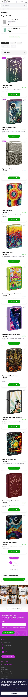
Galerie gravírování (5, 669)
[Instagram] (6, 651)
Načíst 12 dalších (14, 557)
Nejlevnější (13, 43)
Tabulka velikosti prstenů (6, 673)
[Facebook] (2, 651)
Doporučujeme (5, 43)
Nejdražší (19, 43)
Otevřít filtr (6, 52)
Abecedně (13, 46)
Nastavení (14, 689)
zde (9, 685)
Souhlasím (14, 693)
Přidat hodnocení (7, 579)
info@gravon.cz (7, 642)
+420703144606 (7, 645)
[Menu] (26, 1)
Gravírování (3, 667)
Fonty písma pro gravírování (7, 671)
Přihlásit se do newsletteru (8, 632)
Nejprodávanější (6, 46)
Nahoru (15, 569)
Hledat (25, 5)
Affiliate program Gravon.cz (7, 676)
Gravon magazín (4, 678)
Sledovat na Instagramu (15, 608)
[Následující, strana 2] (14, 562)
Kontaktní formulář (8, 656)
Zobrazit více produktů (14, 36)
